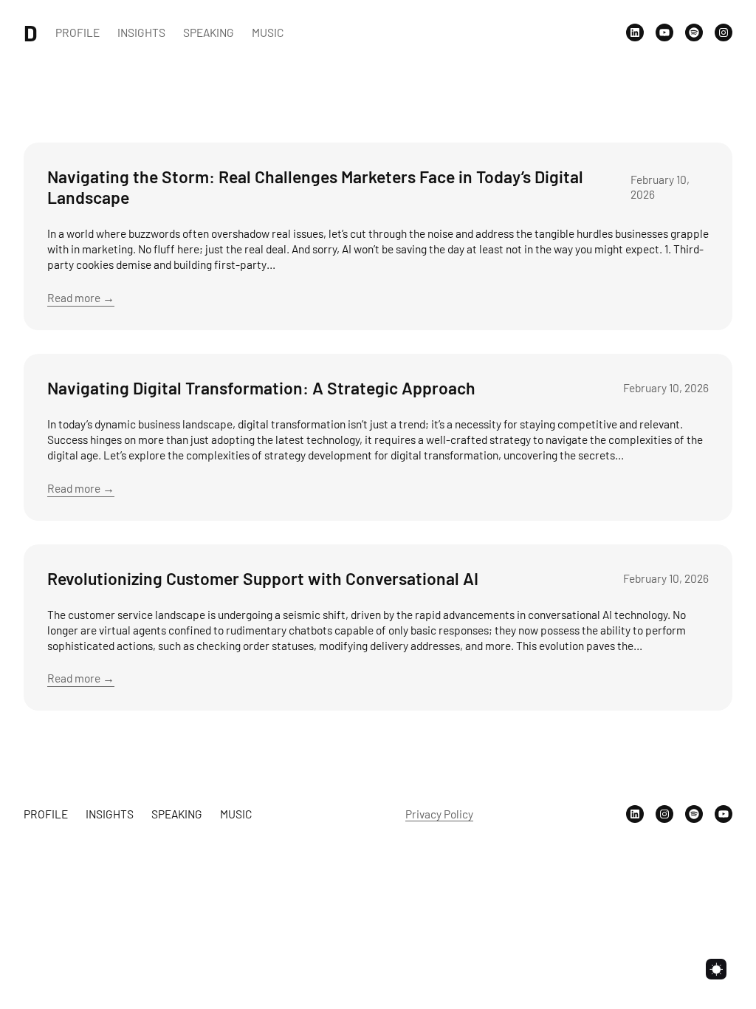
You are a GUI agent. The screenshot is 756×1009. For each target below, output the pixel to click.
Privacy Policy (439, 814)
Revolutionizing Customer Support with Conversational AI (262, 578)
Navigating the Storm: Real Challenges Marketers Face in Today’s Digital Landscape (315, 187)
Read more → (80, 297)
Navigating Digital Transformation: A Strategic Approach (261, 387)
